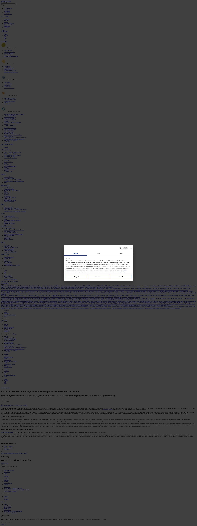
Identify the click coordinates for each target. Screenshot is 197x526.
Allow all (120, 277)
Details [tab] (98, 253)
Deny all (76, 277)
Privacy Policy (121, 272)
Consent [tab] (75, 253)
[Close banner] (130, 248)
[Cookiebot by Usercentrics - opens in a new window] (121, 248)
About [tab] (121, 253)
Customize (98, 277)
